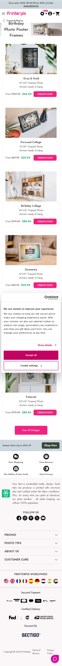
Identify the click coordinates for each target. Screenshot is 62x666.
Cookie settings (29, 365)
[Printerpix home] (16, 13)
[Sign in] (51, 14)
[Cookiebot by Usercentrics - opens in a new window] (44, 298)
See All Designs (31, 430)
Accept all (31, 355)
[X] (37, 518)
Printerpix (26, 651)
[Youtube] (43, 518)
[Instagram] (25, 518)
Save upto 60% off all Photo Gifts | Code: (31, 4)
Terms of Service (36, 652)
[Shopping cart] (57, 14)
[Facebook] (19, 518)
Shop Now (50, 445)
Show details (45, 345)
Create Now (45, 94)
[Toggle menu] (3, 14)
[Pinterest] (31, 518)
